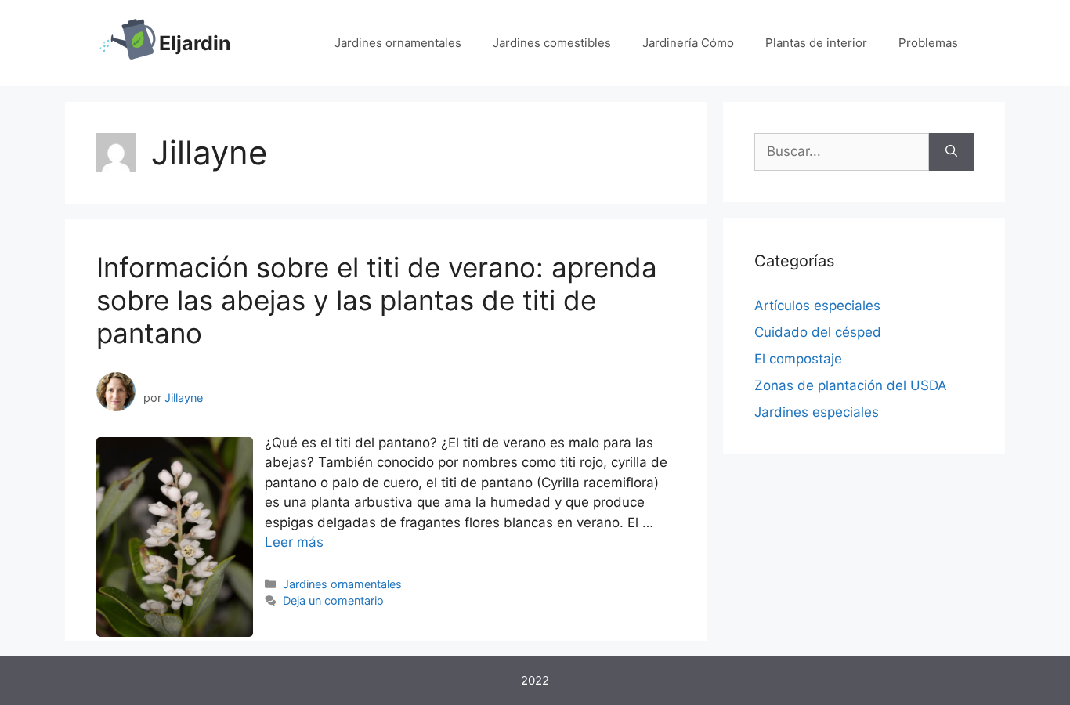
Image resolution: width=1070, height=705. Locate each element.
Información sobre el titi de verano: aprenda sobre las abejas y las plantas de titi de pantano (376, 300)
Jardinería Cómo (688, 42)
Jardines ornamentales (397, 42)
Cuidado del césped (817, 332)
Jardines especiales (816, 412)
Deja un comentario (333, 600)
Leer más (294, 542)
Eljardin (195, 43)
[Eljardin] (127, 42)
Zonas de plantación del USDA (850, 385)
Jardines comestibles (552, 42)
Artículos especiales (817, 305)
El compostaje (798, 359)
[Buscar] (951, 152)
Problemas (928, 42)
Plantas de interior (816, 42)
